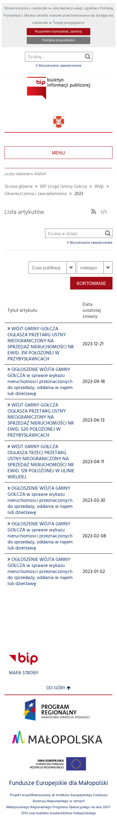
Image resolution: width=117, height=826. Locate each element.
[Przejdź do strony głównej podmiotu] (58, 88)
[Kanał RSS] (94, 212)
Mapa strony (23, 673)
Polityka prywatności (58, 40)
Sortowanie (91, 283)
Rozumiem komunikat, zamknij (58, 32)
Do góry (55, 688)
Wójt (99, 186)
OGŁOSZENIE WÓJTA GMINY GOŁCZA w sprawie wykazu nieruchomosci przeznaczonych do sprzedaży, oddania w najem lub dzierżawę (40, 382)
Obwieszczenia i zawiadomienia (35, 194)
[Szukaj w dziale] (108, 233)
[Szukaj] (88, 56)
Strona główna (18, 186)
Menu (58, 152)
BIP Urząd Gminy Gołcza (63, 186)
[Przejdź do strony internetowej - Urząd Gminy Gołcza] (58, 122)
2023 (78, 194)
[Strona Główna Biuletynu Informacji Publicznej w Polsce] (23, 658)
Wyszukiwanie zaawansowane (59, 65)
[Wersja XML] (104, 212)
